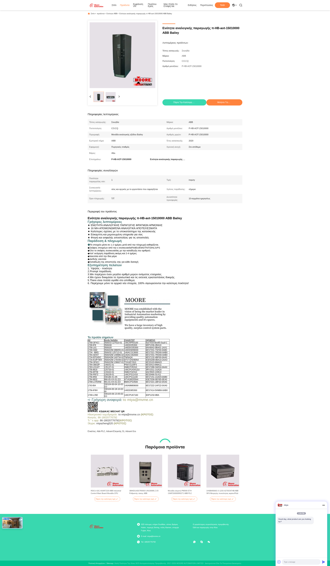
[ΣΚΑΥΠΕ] (203, 541)
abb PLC (101, 431)
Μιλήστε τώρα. (224, 102)
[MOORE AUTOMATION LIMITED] (97, 5)
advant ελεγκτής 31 (115, 431)
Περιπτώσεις (206, 5)
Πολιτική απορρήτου (96, 563)
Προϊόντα (124, 5)
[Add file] (279, 562)
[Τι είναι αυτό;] (196, 541)
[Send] (323, 562)
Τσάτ (222, 5)
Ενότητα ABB (111, 14)
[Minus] (323, 505)
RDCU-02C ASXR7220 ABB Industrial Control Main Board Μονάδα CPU (106, 492)
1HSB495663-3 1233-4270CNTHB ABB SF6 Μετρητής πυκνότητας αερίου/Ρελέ (222, 492)
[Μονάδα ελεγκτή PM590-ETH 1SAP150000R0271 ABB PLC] (184, 471)
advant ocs (130, 431)
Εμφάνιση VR (138, 5)
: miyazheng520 (104, 423)
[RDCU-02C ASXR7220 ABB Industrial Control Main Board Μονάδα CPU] (107, 471)
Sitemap (109, 563)
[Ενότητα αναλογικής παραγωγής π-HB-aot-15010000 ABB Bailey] (122, 55)
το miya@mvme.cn (129, 414)
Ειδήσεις (192, 5)
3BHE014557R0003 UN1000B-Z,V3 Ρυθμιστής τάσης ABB (143, 492)
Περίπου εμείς (152, 5)
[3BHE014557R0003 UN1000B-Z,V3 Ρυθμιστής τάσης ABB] (145, 471)
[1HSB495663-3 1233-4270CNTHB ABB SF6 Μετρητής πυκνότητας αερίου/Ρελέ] (222, 471)
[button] (94, 475)
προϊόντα (100, 14)
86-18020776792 (109, 420)
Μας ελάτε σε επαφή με (171, 5)
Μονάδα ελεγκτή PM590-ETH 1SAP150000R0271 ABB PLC (180, 492)
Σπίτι (114, 5)
